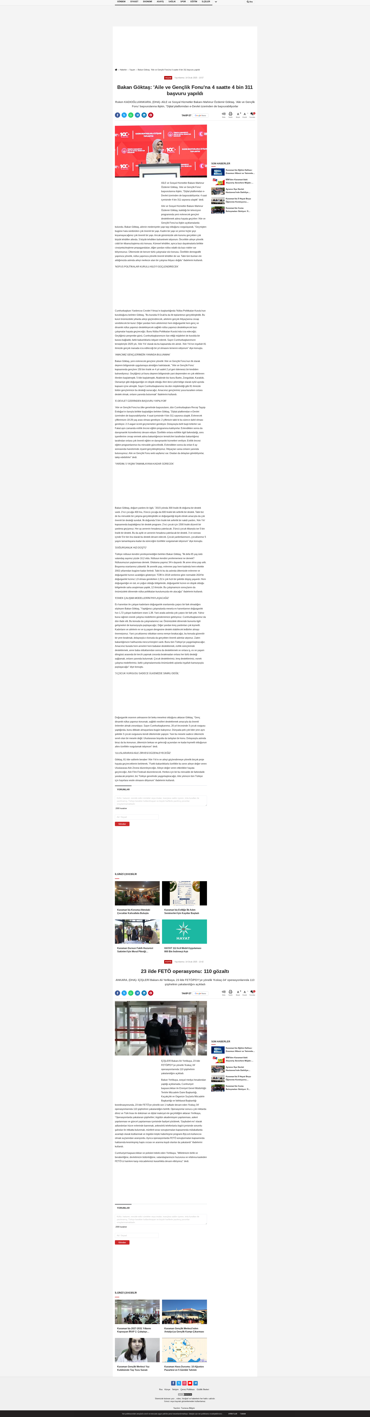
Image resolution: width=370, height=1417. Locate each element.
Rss (161, 1389)
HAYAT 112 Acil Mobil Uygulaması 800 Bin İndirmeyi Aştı (182, 950)
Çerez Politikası (188, 1389)
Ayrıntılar (232, 1414)
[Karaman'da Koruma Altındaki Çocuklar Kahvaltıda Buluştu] (137, 893)
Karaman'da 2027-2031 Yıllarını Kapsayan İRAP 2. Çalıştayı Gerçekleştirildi (134, 1330)
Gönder (122, 824)
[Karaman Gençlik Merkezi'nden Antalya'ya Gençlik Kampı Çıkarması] (184, 1312)
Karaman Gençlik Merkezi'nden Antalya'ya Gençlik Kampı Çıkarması (184, 1330)
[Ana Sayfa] (116, 70)
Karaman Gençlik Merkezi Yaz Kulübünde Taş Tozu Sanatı (133, 1368)
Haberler (123, 70)
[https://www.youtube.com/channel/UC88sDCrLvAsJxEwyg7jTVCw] (190, 1383)
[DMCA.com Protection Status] (185, 1394)
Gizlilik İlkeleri (203, 1389)
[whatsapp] (130, 115)
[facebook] (117, 115)
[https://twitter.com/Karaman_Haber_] (179, 1383)
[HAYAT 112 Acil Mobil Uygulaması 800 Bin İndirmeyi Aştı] (184, 931)
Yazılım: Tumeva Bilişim (184, 1408)
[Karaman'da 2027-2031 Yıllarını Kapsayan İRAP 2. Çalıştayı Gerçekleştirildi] (137, 1312)
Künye (167, 1389)
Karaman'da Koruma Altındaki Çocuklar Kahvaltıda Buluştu (133, 911)
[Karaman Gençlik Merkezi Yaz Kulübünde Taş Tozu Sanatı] (137, 1350)
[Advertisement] (185, 47)
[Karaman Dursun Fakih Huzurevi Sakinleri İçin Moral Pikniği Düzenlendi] (137, 931)
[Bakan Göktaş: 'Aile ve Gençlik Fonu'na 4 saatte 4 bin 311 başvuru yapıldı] (161, 150)
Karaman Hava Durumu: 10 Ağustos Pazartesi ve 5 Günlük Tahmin (184, 1368)
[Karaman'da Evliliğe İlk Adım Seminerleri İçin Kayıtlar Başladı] (184, 893)
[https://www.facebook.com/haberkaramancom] (173, 1383)
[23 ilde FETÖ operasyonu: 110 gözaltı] (161, 1028)
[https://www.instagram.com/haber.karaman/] (184, 1383)
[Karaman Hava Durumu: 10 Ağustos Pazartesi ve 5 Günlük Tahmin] (184, 1350)
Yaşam (132, 70)
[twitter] (124, 115)
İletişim (175, 1389)
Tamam (243, 1414)
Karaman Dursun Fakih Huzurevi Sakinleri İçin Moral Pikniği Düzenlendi (135, 950)
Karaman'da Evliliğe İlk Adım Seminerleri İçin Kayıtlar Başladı (181, 911)
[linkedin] (144, 115)
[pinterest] (150, 115)
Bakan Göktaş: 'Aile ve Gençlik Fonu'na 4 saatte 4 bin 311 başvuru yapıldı (169, 70)
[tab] (123, 789)
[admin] (195, 1383)
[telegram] (137, 115)
